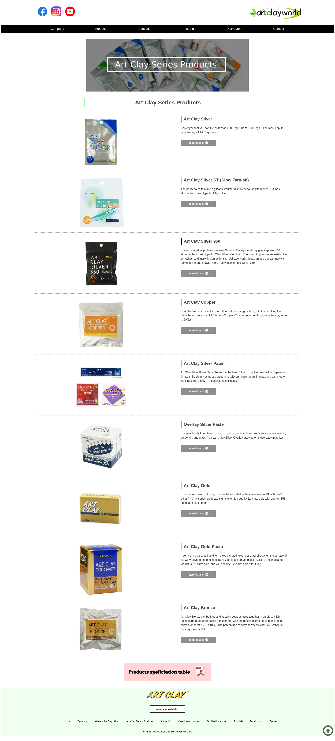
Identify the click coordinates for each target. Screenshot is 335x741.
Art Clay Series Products (139, 721)
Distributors (234, 29)
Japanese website (166, 709)
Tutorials (190, 29)
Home (67, 721)
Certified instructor (216, 721)
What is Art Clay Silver (107, 721)
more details (196, 142)
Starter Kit (165, 721)
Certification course (188, 721)
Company (57, 29)
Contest (278, 29)
